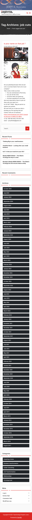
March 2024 (7, 222)
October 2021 (7, 332)
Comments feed (7, 498)
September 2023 (8, 235)
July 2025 (6, 193)
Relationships (7, 476)
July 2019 (6, 407)
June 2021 (6, 348)
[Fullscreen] (26, 59)
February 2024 (8, 226)
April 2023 (6, 256)
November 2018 (8, 428)
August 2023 (7, 239)
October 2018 (7, 433)
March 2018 (7, 441)
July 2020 (6, 382)
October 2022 (7, 281)
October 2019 (7, 403)
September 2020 (8, 378)
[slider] (15, 59)
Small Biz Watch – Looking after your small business (15, 146)
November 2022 (8, 277)
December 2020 (8, 370)
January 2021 (7, 365)
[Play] (6, 59)
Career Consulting (9, 467)
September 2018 (8, 437)
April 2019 (6, 412)
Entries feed (6, 496)
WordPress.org (7, 501)
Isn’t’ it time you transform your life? (13, 151)
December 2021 (8, 323)
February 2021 (8, 361)
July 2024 (6, 210)
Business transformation (11, 463)
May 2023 (6, 252)
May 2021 (6, 353)
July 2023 (6, 243)
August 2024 (7, 205)
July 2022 (6, 294)
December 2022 (8, 273)
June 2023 (6, 247)
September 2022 (8, 285)
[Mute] (23, 59)
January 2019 (7, 420)
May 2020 (6, 391)
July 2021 (6, 344)
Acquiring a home (9, 459)
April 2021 (6, 357)
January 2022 (7, 319)
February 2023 (8, 264)
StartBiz (19, 517)
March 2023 (7, 260)
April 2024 (6, 218)
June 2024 (6, 214)
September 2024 (8, 201)
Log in (4, 493)
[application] (16, 54)
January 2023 (7, 269)
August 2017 (7, 445)
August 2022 (7, 290)
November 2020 (8, 374)
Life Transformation (9, 472)
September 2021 (8, 336)
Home (8, 28)
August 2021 (7, 340)
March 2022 (7, 311)
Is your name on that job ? (14, 44)
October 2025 (7, 189)
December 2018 (8, 424)
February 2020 (8, 399)
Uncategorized (8, 480)
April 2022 (6, 306)
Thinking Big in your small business (13, 141)
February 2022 (8, 315)
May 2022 (6, 302)
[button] (16, 54)
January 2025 (7, 197)
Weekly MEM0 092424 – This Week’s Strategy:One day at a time (13, 156)
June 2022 (6, 298)
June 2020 (6, 386)
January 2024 (7, 231)
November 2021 (8, 327)
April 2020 (6, 395)
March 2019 (7, 416)
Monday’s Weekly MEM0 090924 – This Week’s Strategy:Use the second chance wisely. (16, 162)
